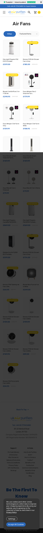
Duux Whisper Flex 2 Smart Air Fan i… (29, 92)
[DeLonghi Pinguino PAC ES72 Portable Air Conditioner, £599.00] (11, 48)
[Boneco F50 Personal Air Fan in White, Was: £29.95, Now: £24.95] (11, 370)
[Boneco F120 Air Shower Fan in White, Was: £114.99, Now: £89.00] (31, 337)
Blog (30, 476)
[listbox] (28, 34)
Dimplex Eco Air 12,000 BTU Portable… (10, 253)
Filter (9, 34)
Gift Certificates (13, 468)
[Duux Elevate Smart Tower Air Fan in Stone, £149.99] (31, 144)
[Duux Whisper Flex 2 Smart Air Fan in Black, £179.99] (31, 80)
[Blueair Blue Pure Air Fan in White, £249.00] (31, 273)
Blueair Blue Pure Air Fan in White (31, 285)
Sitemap (13, 470)
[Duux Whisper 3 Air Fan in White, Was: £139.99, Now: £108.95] (31, 112)
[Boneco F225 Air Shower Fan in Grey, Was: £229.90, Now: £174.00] (31, 241)
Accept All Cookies (16, 524)
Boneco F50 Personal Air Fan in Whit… (11, 382)
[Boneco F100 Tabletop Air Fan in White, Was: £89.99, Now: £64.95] (11, 273)
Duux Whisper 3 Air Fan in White (31, 124)
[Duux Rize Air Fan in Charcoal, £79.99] (11, 177)
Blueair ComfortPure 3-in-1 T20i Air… (11, 92)
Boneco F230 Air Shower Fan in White (31, 318)
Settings (11, 519)
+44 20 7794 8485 (23, 425)
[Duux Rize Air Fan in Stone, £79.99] (31, 177)
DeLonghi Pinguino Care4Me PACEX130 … (10, 221)
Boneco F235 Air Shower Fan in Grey (31, 60)
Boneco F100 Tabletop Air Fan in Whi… (11, 285)
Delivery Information (13, 460)
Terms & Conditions (13, 463)
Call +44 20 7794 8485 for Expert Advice (21, 6)
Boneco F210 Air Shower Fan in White (11, 350)
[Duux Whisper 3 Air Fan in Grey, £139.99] (11, 112)
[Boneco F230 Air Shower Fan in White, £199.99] (31, 305)
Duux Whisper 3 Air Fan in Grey (11, 124)
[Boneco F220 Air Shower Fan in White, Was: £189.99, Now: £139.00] (11, 305)
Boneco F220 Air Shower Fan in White (11, 318)
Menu (4, 12)
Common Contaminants (30, 468)
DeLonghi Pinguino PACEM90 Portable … (30, 221)
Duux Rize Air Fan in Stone (31, 188)
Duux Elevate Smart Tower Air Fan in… (9, 157)
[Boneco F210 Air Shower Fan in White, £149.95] (11, 337)
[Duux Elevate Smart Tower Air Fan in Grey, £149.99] (11, 144)
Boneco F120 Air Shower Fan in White (31, 350)
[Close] (41, 2)
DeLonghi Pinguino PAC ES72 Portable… (10, 60)
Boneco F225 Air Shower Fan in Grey (31, 253)
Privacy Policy (13, 465)
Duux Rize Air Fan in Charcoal (9, 189)
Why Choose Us (13, 457)
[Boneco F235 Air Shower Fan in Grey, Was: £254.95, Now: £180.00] (31, 48)
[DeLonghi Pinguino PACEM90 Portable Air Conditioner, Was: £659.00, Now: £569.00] (31, 209)
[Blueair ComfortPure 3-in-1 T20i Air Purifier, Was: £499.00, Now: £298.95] (11, 80)
